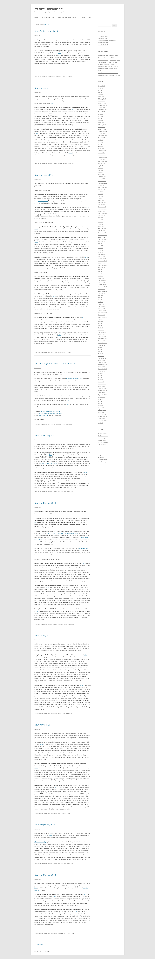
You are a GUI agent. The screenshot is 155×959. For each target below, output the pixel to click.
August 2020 (101, 241)
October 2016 (101, 341)
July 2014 (100, 399)
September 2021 (102, 213)
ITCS (50, 835)
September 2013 (102, 421)
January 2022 (101, 205)
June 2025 (100, 116)
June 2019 (100, 271)
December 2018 (102, 284)
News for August (42, 88)
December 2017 (102, 310)
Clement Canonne (103, 60)
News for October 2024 (114, 75)
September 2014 (102, 395)
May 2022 (100, 196)
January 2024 (101, 153)
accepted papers (84, 548)
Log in (99, 455)
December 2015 (102, 362)
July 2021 (100, 217)
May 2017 (100, 325)
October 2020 (101, 237)
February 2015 (102, 384)
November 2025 (102, 105)
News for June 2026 (103, 38)
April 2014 (100, 405)
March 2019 (101, 278)
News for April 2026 (103, 45)
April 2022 (100, 198)
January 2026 (101, 101)
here (51, 103)
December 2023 (102, 155)
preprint (82, 685)
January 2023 (101, 179)
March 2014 (101, 408)
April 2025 (100, 120)
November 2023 (102, 157)
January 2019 (101, 282)
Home (36, 17)
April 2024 (100, 146)
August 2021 (101, 215)
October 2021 (101, 211)
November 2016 (102, 338)
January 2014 (101, 412)
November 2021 (102, 209)
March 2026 (101, 96)
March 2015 (101, 382)
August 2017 (101, 319)
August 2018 (101, 293)
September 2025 (102, 109)
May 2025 (100, 118)
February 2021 (102, 228)
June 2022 (100, 194)
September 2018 (102, 291)
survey (70, 153)
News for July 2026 (103, 36)
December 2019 (102, 259)
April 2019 (100, 276)
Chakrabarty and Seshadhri (48, 463)
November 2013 (102, 416)
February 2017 (102, 332)
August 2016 (101, 345)
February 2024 (102, 150)
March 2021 (101, 226)
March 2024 (101, 148)
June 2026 (100, 90)
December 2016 (102, 336)
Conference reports (103, 436)
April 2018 (100, 302)
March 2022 (101, 200)
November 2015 (102, 364)
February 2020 (102, 254)
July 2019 (100, 269)
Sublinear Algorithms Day (74, 378)
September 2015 (102, 369)
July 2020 (100, 243)
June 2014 (100, 401)
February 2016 (102, 358)
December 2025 (102, 103)
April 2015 (100, 379)
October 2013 (101, 418)
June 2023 (100, 168)
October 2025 (101, 107)
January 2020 (101, 256)
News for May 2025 (113, 64)
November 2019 (102, 261)
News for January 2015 (44, 435)
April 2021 (100, 224)
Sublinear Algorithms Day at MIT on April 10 (54, 363)
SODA (44, 835)
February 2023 (102, 176)
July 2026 (100, 88)
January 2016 (101, 360)
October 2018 (101, 289)
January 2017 (101, 334)
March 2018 (101, 304)
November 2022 (102, 183)
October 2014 (101, 392)
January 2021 (101, 230)
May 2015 (100, 377)
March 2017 (101, 330)
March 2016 (101, 356)
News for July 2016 (109, 58)
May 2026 (100, 92)
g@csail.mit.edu (44, 415)
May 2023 (100, 170)
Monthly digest (52, 163)
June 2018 (100, 297)
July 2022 (100, 192)
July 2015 (100, 373)
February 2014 (102, 410)
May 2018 (100, 300)
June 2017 (100, 323)
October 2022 (101, 185)
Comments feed (102, 459)
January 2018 (101, 308)
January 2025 (101, 127)
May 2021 (100, 222)
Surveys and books (103, 442)
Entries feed (101, 457)
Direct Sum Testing (40, 842)
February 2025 (102, 125)
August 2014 (101, 397)
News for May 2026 (103, 42)
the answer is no (43, 201)
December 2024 (102, 129)
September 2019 (102, 265)
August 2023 (101, 163)
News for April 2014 (43, 724)
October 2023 (101, 159)
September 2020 (102, 239)
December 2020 (102, 233)
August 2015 (101, 371)
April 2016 (100, 354)
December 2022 (102, 181)
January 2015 (101, 386)
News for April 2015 (43, 175)
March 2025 (101, 122)
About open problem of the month (68, 17)
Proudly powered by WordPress (42, 951)
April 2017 (100, 328)
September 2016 (102, 343)
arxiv (85, 894)
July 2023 (100, 166)
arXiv (59, 53)
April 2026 (100, 94)
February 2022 (102, 202)
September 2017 (102, 317)
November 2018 (102, 287)
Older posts (38, 944)
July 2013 (100, 423)
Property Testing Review (48, 8)
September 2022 (102, 187)
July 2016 (100, 347)
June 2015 (100, 375)
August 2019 (101, 267)
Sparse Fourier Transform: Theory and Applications (63, 533)
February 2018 (102, 306)
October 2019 (101, 263)
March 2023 (101, 174)
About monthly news (47, 17)
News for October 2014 (45, 503)
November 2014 (102, 390)
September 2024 (102, 135)
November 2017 (102, 313)
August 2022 (101, 189)
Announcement (52, 424)
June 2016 (100, 349)
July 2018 (100, 295)
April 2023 (100, 172)
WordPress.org (102, 462)
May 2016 (100, 351)
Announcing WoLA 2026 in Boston (107, 40)
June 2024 (100, 142)
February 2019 (102, 280)
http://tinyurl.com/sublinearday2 (50, 411)
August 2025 (101, 112)
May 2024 (100, 144)
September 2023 (102, 161)
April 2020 (100, 250)
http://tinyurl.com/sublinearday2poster (50, 413)
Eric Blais (46, 24)
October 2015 (101, 367)
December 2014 (102, 388)
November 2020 (102, 235)
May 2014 (100, 403)
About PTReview (86, 17)
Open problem (102, 440)
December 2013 (102, 414)
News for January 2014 (44, 824)
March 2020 (101, 252)
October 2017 (101, 315)
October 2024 (101, 133)
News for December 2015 (46, 31)
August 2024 (101, 138)
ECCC (39, 196)
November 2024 (102, 131)
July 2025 (100, 114)
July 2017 (100, 321)
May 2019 (100, 274)
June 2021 (100, 220)
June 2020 (100, 246)
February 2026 (102, 99)
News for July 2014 (43, 635)
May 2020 (100, 248)
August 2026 (101, 86)
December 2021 (102, 207)
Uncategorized (51, 77)
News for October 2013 (45, 874)
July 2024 (100, 140)
